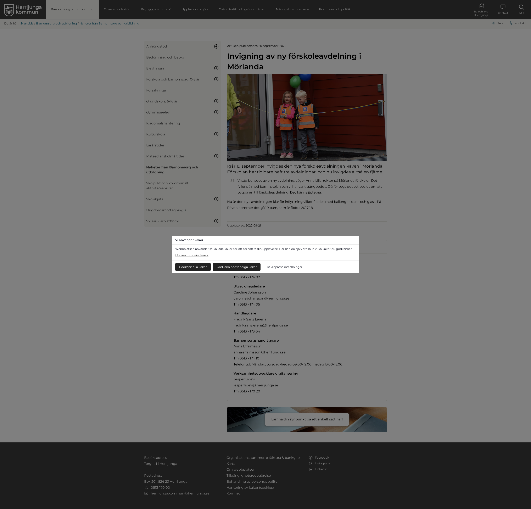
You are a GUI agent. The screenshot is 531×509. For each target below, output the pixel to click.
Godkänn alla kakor (193, 267)
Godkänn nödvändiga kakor (237, 267)
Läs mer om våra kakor (191, 255)
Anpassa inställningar (286, 267)
